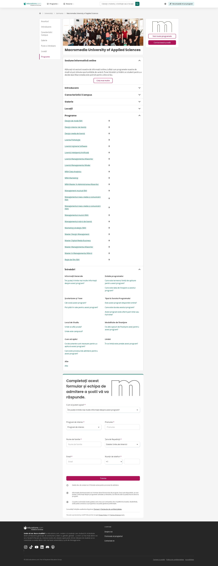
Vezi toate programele (162, 36)
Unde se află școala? (73, 327)
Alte (66, 366)
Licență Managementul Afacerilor (79, 159)
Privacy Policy (103, 515)
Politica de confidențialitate (175, 560)
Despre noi (108, 532)
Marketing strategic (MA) (75, 228)
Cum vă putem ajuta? (76, 405)
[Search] (137, 4)
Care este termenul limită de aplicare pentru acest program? (120, 282)
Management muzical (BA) (76, 190)
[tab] (50, 21)
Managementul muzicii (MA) (76, 215)
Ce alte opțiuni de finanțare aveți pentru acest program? (122, 328)
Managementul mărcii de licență (78, 221)
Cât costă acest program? (75, 303)
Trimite (103, 478)
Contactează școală (162, 42)
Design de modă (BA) (73, 121)
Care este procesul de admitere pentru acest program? (81, 352)
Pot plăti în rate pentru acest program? (81, 307)
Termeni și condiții (159, 560)
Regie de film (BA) (72, 259)
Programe (53, 4)
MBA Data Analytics (73, 171)
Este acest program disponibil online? (121, 303)
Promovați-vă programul (113, 536)
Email (69, 456)
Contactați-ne (109, 541)
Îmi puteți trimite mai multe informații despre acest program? (81, 282)
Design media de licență (75, 133)
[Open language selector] (165, 4)
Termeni (96, 509)
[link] (82, 13)
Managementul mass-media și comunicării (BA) (82, 198)
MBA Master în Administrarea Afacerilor (82, 184)
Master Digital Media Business (78, 240)
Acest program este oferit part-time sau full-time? (122, 313)
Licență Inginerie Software (76, 146)
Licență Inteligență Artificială (77, 152)
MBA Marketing (71, 178)
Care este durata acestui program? (119, 307)
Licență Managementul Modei (77, 165)
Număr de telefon (113, 456)
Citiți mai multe (103, 80)
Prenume (109, 422)
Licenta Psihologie (72, 140)
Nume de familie (74, 439)
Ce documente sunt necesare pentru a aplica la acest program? (81, 345)
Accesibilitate (189, 560)
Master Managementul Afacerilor (79, 247)
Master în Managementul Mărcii (78, 253)
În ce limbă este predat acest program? (121, 343)
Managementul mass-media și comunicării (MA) (82, 207)
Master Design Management (77, 234)
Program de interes (75, 422)
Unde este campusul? (74, 331)
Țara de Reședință (113, 439)
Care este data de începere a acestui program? (120, 289)
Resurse (69, 4)
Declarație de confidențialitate (111, 509)
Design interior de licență (75, 127)
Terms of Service (115, 515)
